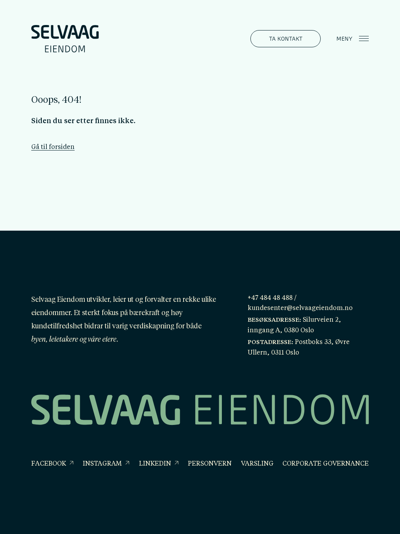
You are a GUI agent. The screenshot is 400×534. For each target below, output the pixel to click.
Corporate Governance (325, 464)
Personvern (210, 464)
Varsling (257, 464)
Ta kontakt (285, 38)
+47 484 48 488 (270, 298)
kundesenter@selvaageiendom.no (300, 308)
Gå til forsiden (53, 147)
